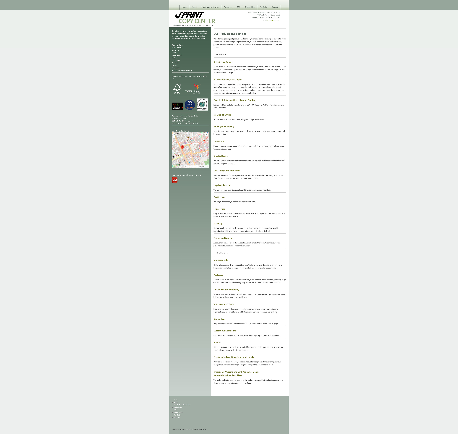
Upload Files (250, 7)
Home (184, 7)
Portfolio (263, 7)
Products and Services (210, 7)
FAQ (238, 7)
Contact (275, 7)
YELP (195, 175)
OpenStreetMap (192, 166)
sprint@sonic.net (273, 20)
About (194, 7)
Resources (228, 7)
